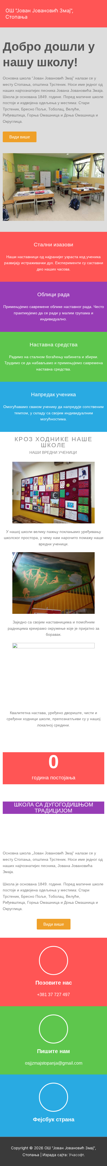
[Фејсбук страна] (53, 1097)
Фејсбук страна (53, 1119)
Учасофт (76, 1155)
